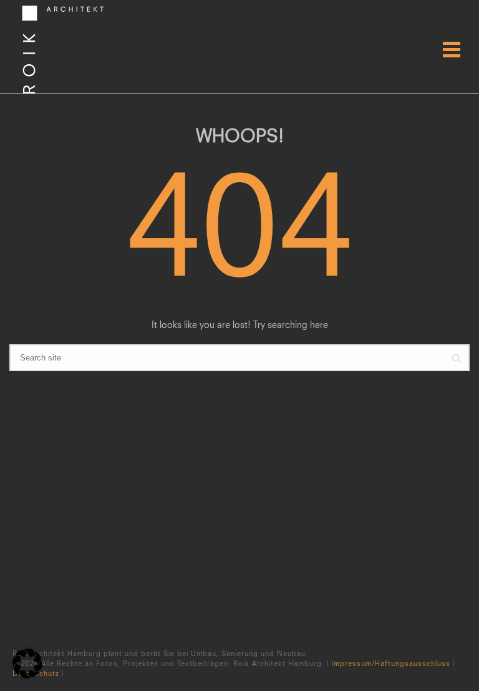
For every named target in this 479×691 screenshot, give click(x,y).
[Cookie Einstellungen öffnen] (27, 675)
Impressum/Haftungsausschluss (390, 663)
